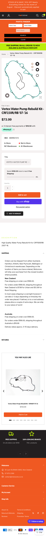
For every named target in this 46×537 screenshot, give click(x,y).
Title (6, 157)
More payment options (23, 207)
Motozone (25, 533)
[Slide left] (20, 453)
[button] (3, 15)
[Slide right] (26, 453)
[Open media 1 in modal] (23, 79)
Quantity (7, 183)
